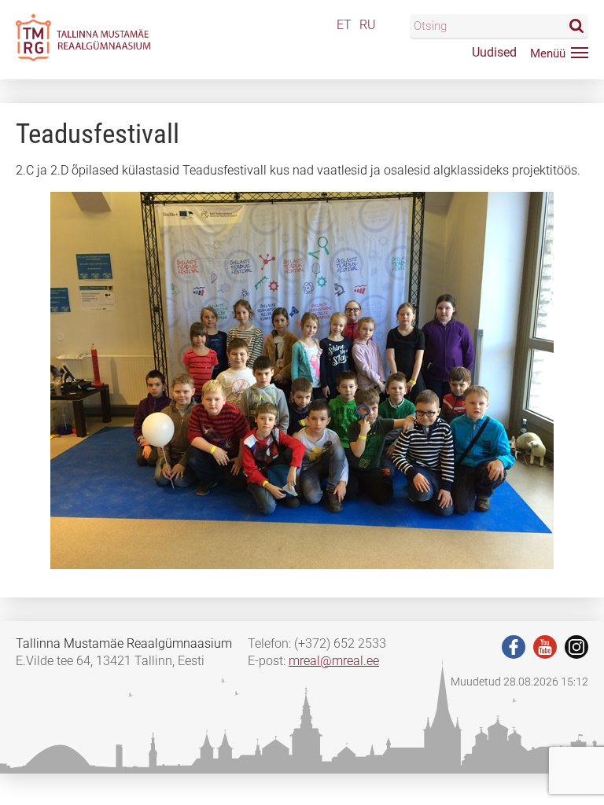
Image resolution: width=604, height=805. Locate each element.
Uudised (494, 52)
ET (344, 24)
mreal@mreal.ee (334, 660)
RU (367, 24)
